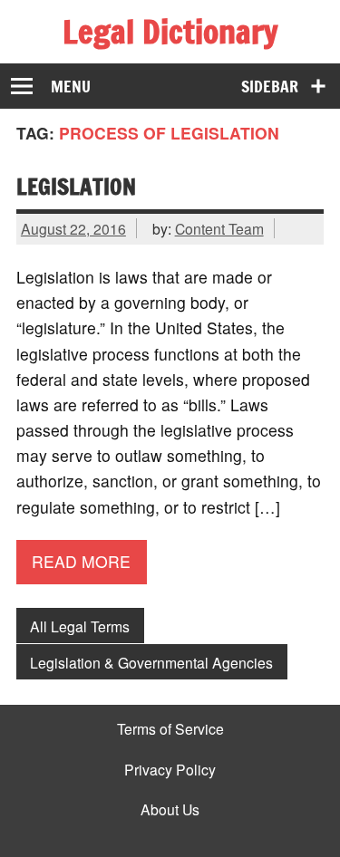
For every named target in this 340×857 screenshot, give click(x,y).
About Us (170, 810)
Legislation (76, 186)
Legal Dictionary (170, 31)
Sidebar (269, 86)
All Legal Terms (80, 626)
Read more (81, 561)
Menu (71, 86)
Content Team (219, 228)
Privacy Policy (170, 770)
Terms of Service (170, 729)
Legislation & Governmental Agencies (151, 662)
